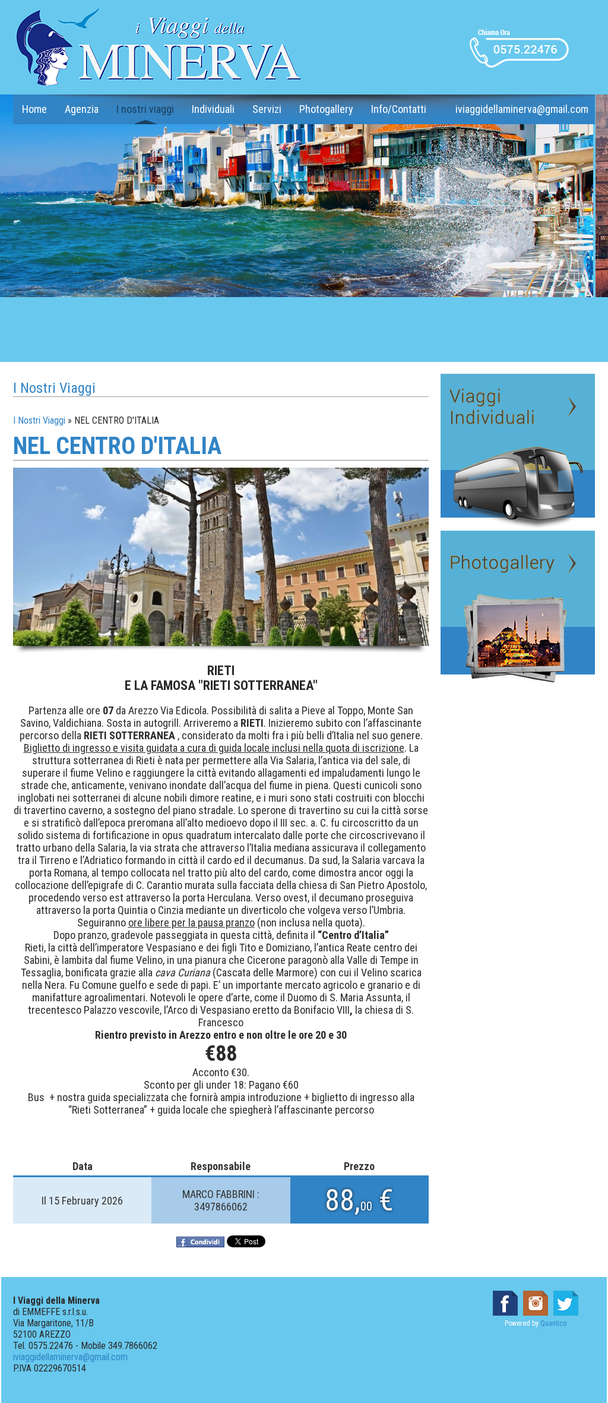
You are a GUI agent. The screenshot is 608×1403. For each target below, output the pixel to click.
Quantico (553, 1323)
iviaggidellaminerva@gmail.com (521, 109)
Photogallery (326, 109)
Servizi (266, 109)
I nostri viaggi (145, 109)
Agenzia (82, 109)
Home (34, 109)
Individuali (213, 109)
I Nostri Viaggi (39, 420)
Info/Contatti (398, 109)
